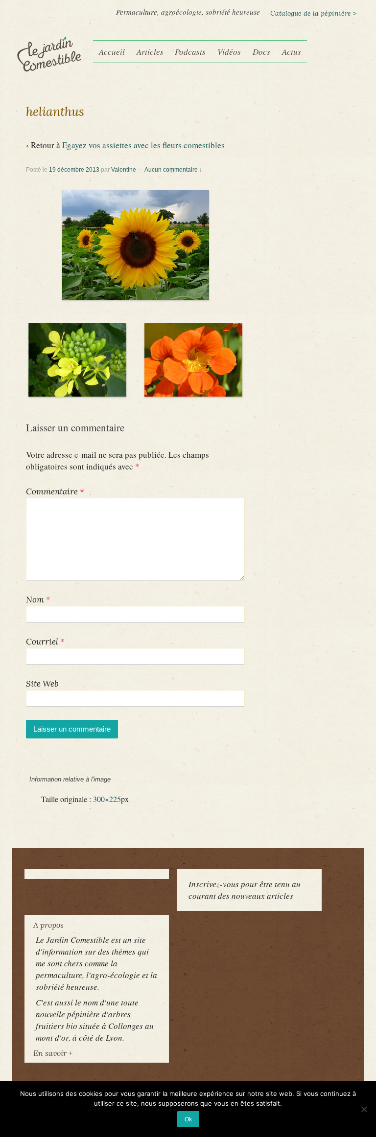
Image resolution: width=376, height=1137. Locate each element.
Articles (150, 51)
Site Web (42, 683)
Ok (188, 1119)
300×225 (107, 799)
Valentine (123, 169)
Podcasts (190, 51)
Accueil (112, 51)
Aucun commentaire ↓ (173, 169)
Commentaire (55, 491)
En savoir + (52, 1053)
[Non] (364, 1109)
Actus (291, 51)
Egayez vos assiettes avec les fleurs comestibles (143, 145)
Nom (35, 599)
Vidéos (229, 51)
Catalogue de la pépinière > (313, 13)
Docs (261, 51)
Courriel (42, 641)
